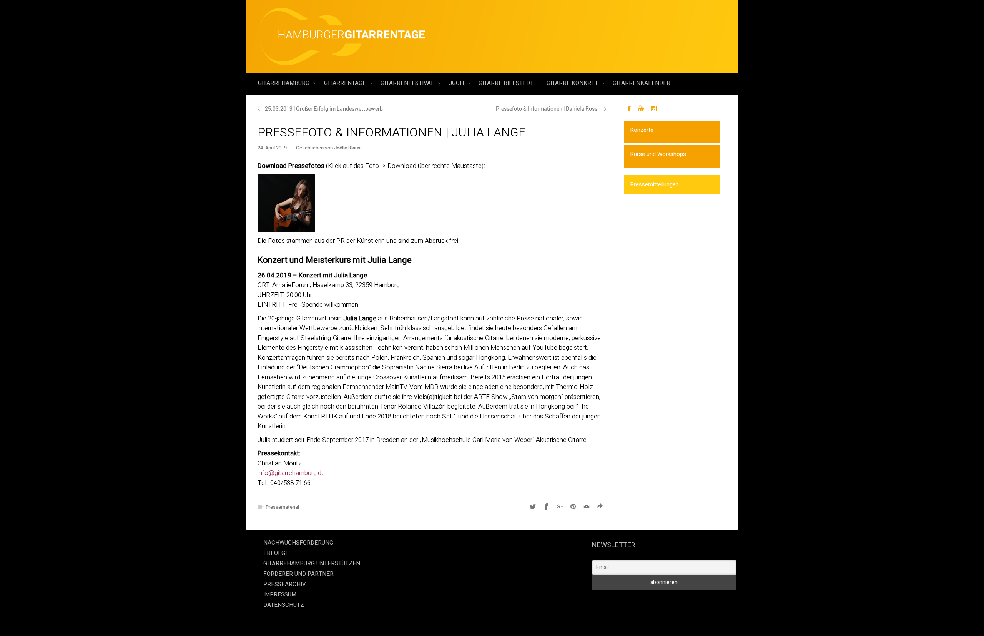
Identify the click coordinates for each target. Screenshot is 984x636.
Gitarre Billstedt (506, 83)
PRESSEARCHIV (284, 584)
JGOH (457, 83)
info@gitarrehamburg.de (291, 473)
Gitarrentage (345, 83)
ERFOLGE (276, 553)
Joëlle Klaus (347, 147)
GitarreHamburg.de (448, 620)
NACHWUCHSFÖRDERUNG (298, 542)
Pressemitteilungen (654, 184)
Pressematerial (282, 506)
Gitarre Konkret (573, 83)
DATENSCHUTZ (283, 605)
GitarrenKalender (641, 83)
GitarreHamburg (284, 83)
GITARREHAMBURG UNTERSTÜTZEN (311, 563)
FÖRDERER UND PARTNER (298, 574)
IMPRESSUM (279, 594)
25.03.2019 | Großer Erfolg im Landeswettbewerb (324, 108)
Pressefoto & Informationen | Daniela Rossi (547, 108)
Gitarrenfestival (408, 83)
